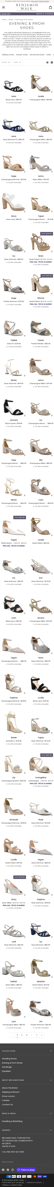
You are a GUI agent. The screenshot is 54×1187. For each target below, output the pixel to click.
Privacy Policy (34, 1182)
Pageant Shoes (22, 55)
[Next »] (42, 1035)
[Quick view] (24, 92)
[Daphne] (13, 682)
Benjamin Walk (11, 1180)
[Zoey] (13, 444)
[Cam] (13, 602)
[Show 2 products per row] (52, 62)
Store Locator (34, 1)
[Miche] (13, 364)
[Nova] (13, 200)
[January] (13, 404)
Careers (6, 1100)
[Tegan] (13, 642)
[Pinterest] (8, 1170)
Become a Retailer (44, 1)
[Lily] (13, 761)
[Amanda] (13, 804)
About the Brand (9, 1088)
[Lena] (13, 80)
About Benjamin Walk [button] (13, 1080)
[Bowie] (13, 722)
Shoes (11, 20)
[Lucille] (13, 844)
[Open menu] (6, 7)
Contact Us (7, 1104)
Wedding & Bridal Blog (12, 1121)
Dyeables (6, 1071)
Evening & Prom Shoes (12, 1062)
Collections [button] (8, 1051)
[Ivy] (13, 240)
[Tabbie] (13, 324)
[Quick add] (51, 171)
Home (4, 20)
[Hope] (13, 160)
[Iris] (13, 562)
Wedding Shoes (8, 55)
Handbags (7, 1067)
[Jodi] (13, 926)
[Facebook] (3, 1170)
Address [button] (6, 1130)
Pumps (48, 55)
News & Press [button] (9, 1113)
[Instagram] (13, 1170)
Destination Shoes (37, 55)
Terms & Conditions (12, 1185)
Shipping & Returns (10, 1092)
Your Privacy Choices (13, 1182)
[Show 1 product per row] (47, 62)
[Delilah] (13, 966)
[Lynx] (13, 1005)
